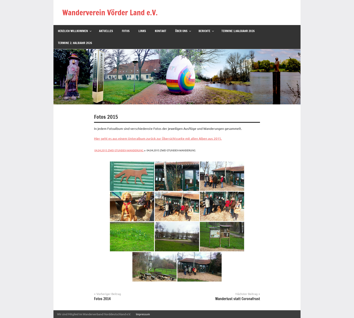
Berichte (204, 31)
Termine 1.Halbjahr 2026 (238, 31)
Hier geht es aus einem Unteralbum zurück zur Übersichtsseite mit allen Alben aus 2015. (158, 138)
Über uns (181, 31)
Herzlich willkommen (73, 31)
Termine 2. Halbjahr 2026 (75, 43)
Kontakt (160, 31)
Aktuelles (106, 31)
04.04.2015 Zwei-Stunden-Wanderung (119, 150)
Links (142, 31)
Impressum (143, 314)
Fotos (126, 31)
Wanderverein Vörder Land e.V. (110, 12)
